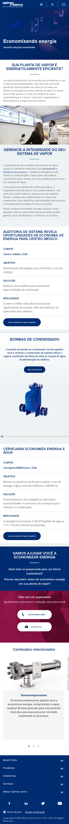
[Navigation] (63, 4)
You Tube (60, 803)
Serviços (8, 783)
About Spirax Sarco (15, 791)
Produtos (9, 767)
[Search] (52, 4)
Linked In (26, 803)
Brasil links (10, 760)
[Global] (41, 4)
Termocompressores (34, 695)
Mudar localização (35, 812)
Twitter (43, 803)
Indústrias (9, 775)
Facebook (9, 803)
